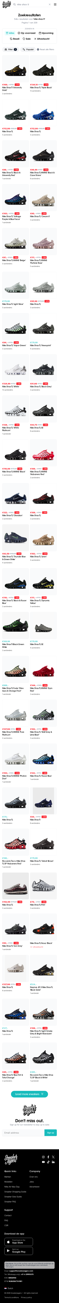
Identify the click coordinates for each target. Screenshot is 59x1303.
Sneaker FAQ (10, 1201)
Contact (8, 1215)
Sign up (50, 1132)
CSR (6, 1225)
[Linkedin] (53, 1162)
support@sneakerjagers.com (21, 1271)
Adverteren (35, 1186)
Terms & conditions (11, 1297)
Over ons (34, 1177)
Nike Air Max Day (12, 1186)
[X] (53, 1157)
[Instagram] (43, 1157)
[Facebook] (48, 1157)
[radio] (10, 33)
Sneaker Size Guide (13, 1196)
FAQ (6, 1220)
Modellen (8, 1181)
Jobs (32, 1181)
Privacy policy (26, 1297)
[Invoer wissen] (49, 4)
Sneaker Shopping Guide (15, 1191)
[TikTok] (48, 1162)
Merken (7, 1177)
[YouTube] (43, 1162)
